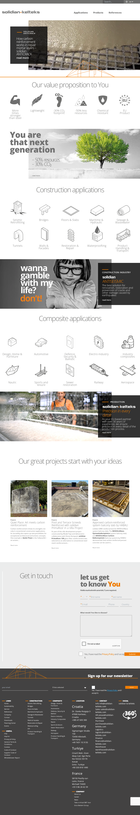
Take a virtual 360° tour (82, 802)
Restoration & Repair (35, 723)
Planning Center (10, 723)
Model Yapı (67, 534)
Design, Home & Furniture (56, 704)
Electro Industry (56, 716)
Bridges (30, 706)
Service (6, 709)
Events (6, 726)
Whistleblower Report (12, 758)
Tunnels (30, 717)
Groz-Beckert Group (81, 805)
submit (132, 687)
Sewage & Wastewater (35, 715)
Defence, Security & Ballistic (58, 712)
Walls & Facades (33, 720)
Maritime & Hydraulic (35, 712)
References (8, 712)
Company (7, 715)
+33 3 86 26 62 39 (80, 787)
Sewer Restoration (57, 728)
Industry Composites (58, 719)
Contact (7, 717)
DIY (29, 729)
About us (77, 794)
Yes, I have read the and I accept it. (104, 656)
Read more (14, 545)
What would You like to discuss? (93, 613)
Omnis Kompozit (71, 536)
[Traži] (122, 2)
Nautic (53, 722)
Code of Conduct (10, 750)
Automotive (55, 708)
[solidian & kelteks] (21, 12)
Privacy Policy (108, 654)
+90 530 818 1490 (80, 767)
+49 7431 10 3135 (80, 742)
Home (6, 703)
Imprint (7, 736)
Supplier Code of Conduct (10, 754)
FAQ (5, 734)
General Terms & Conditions (10, 743)
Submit (132, 654)
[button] (127, 11)
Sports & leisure (56, 725)
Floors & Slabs (33, 709)
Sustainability (9, 706)
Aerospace (54, 733)
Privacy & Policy (10, 739)
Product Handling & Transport (35, 732)
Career (76, 797)
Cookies (7, 747)
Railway (53, 730)
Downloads (8, 720)
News (76, 800)
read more (22, 57)
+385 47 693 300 (79, 720)
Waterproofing (33, 726)
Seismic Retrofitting (34, 703)
